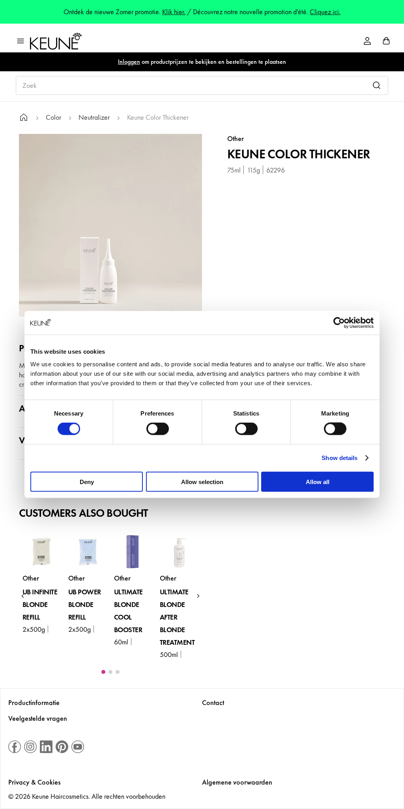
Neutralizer (94, 117)
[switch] (157, 429)
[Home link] (23, 118)
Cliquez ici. (325, 11)
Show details (339, 458)
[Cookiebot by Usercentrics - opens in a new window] (339, 323)
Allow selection (202, 481)
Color (53, 117)
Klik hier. (173, 11)
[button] (23, 596)
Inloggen (129, 62)
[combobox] (202, 85)
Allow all (317, 481)
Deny (87, 481)
